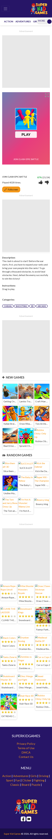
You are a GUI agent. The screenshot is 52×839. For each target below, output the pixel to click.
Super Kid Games (12, 833)
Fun (17, 780)
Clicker (26, 780)
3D (32, 306)
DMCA (26, 752)
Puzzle (35, 784)
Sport (9, 780)
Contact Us (26, 756)
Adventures (20, 776)
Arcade (42, 306)
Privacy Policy (26, 743)
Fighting (39, 780)
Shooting (21, 306)
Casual (8, 306)
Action (6, 776)
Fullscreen (13, 189)
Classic (14, 784)
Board (25, 784)
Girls (33, 776)
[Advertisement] (26, 61)
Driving (43, 776)
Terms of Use (26, 748)
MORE (41, 20)
